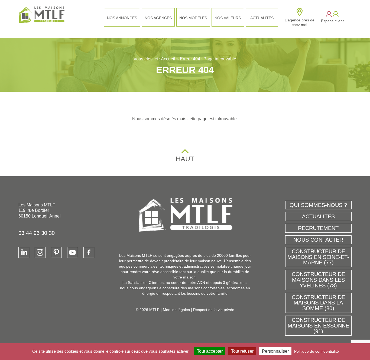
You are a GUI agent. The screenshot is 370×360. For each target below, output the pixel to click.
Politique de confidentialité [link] (316, 351)
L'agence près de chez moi (299, 22)
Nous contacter (318, 240)
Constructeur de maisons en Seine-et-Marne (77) (318, 257)
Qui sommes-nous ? (318, 205)
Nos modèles (193, 18)
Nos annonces (122, 18)
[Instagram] (40, 252)
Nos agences (158, 18)
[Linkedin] (23, 252)
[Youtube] (72, 252)
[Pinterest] (56, 252)
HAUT (185, 159)
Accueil (168, 59)
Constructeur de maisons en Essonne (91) (318, 325)
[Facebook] (88, 252)
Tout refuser (242, 351)
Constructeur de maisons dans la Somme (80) (318, 303)
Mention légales (176, 309)
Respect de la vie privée (213, 309)
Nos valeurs (228, 18)
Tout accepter (210, 351)
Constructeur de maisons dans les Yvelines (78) (318, 279)
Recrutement (318, 228)
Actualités (262, 18)
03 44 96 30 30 (36, 233)
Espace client (332, 21)
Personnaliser (275, 351)
